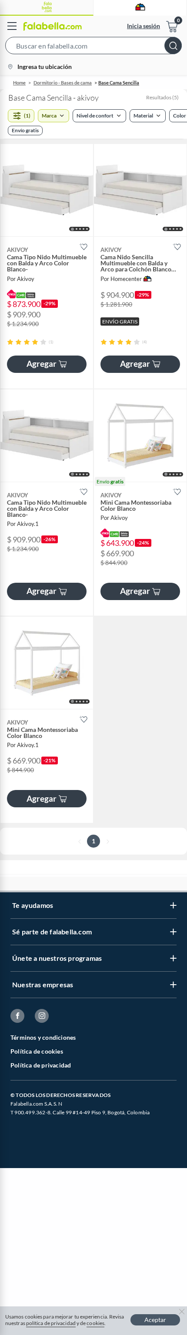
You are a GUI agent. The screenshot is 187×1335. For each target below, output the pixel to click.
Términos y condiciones (43, 1037)
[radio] (10, 342)
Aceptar (155, 1319)
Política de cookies (36, 1051)
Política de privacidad (40, 1065)
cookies (95, 1323)
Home (19, 82)
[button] (93, 47)
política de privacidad (51, 1323)
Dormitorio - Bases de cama (62, 82)
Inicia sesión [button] (143, 25)
